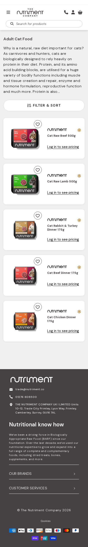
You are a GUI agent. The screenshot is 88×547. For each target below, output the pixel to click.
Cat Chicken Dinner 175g (61, 319)
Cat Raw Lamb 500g (62, 181)
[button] (8, 12)
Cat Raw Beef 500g (61, 136)
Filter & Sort (47, 105)
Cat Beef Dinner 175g (62, 273)
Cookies (46, 521)
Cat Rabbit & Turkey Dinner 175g (62, 228)
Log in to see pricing (63, 147)
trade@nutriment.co (29, 389)
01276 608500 (26, 397)
